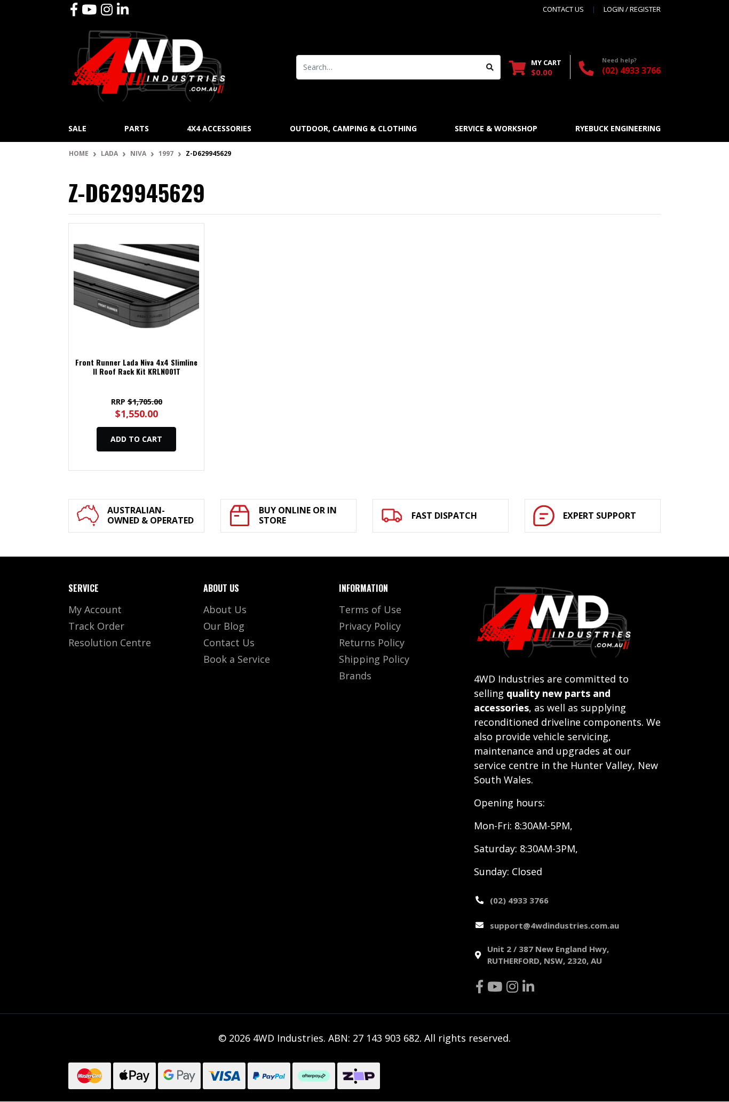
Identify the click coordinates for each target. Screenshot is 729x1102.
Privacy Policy (370, 626)
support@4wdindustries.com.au (554, 925)
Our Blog (223, 626)
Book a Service (236, 659)
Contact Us (229, 642)
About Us (225, 609)
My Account (95, 609)
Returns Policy (372, 642)
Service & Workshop (496, 128)
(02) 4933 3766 (631, 70)
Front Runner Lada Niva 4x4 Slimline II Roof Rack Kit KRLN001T (136, 366)
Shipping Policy (374, 659)
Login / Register (632, 9)
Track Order (96, 626)
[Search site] (490, 67)
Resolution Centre (109, 642)
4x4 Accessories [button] (219, 128)
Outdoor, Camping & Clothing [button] (353, 128)
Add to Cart (136, 439)
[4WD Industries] (148, 65)
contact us (563, 9)
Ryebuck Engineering (618, 128)
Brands (355, 675)
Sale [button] (77, 128)
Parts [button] (136, 128)
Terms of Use (370, 609)
